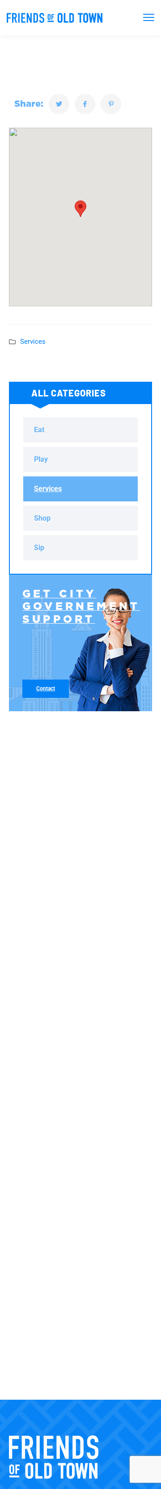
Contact (45, 688)
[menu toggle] (148, 17)
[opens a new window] (59, 104)
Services (33, 342)
